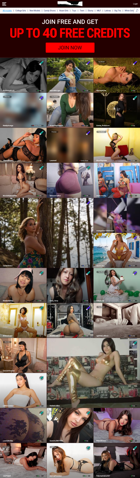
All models (7, 11)
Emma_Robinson (103, 126)
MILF (99, 11)
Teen (82, 11)
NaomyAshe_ (101, 91)
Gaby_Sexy (54, 301)
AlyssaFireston (56, 476)
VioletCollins (55, 406)
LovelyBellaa (8, 441)
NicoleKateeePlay (10, 196)
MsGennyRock (8, 91)
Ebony (90, 11)
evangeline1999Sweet (105, 231)
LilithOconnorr (8, 406)
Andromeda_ (101, 196)
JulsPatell (7, 476)
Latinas (108, 11)
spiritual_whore (102, 336)
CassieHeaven (8, 371)
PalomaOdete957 (103, 476)
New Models (35, 11)
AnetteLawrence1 (57, 336)
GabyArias (100, 301)
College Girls (20, 11)
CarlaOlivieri (7, 266)
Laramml (53, 161)
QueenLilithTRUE (56, 441)
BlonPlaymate (101, 161)
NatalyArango (8, 126)
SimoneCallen (55, 196)
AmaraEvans (8, 336)
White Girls (129, 11)
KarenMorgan (55, 91)
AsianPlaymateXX (56, 126)
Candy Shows (50, 11)
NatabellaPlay (8, 301)
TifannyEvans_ (8, 161)
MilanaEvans (101, 441)
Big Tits (118, 11)
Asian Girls (63, 11)
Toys (74, 11)
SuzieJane (100, 266)
